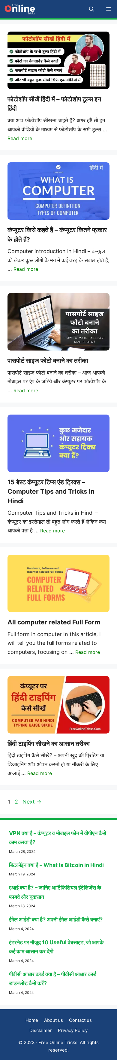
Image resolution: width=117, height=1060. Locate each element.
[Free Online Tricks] (20, 9)
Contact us (80, 1020)
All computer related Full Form (54, 622)
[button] (91, 9)
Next (31, 801)
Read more (20, 138)
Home (32, 1020)
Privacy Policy (73, 1030)
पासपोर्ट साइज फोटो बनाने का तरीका (48, 360)
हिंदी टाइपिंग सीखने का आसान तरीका (49, 743)
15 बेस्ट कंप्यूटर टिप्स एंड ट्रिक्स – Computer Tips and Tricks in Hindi (51, 491)
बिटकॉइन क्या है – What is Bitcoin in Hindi (56, 865)
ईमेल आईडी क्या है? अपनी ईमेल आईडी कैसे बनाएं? (56, 919)
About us (53, 1020)
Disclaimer (40, 1030)
